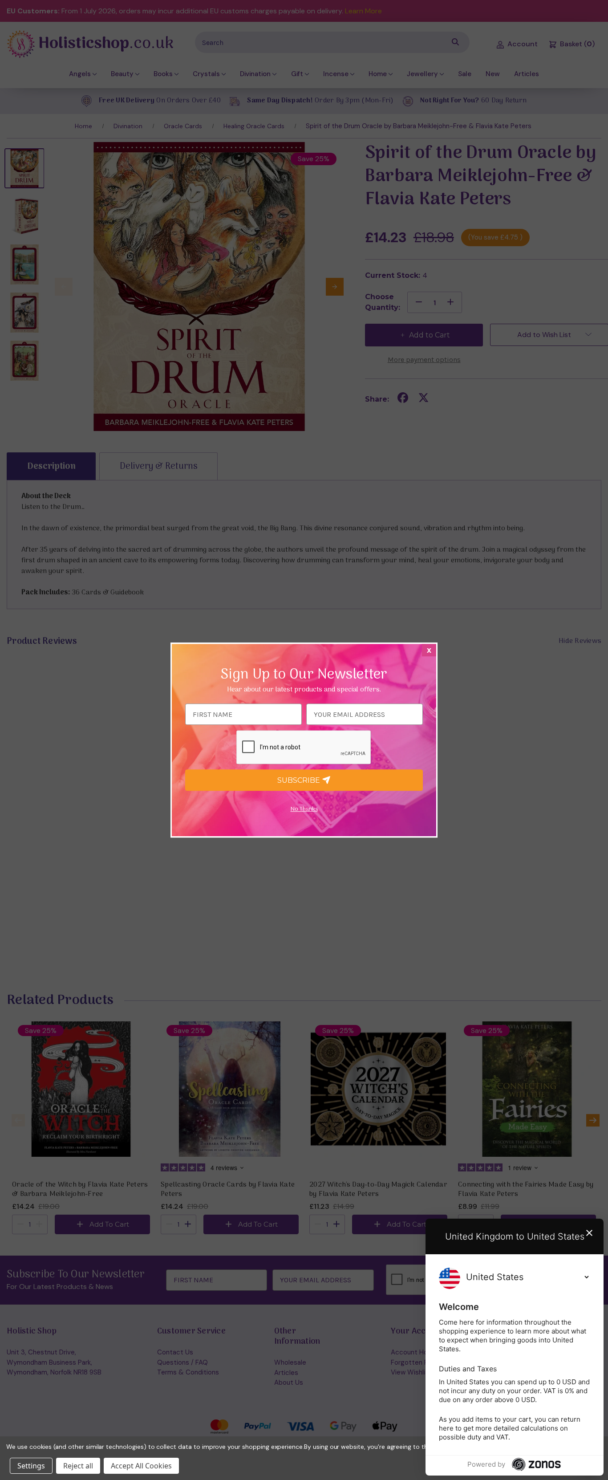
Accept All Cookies (141, 1466)
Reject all (78, 1466)
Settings (31, 1466)
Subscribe (299, 780)
